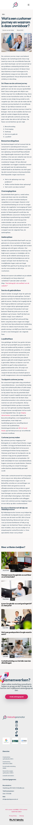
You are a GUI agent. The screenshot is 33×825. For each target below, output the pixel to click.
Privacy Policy (13, 816)
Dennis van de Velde (8, 30)
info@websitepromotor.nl (10, 799)
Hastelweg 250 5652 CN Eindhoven (13, 788)
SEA (3, 14)
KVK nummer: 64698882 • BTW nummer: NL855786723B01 (16, 810)
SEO (19, 428)
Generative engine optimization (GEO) (8, 772)
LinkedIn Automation (8, 775)
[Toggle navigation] (24, 5)
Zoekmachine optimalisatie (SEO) (8, 758)
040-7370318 (7, 793)
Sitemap (21, 816)
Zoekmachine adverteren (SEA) (7, 762)
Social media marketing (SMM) (9, 767)
